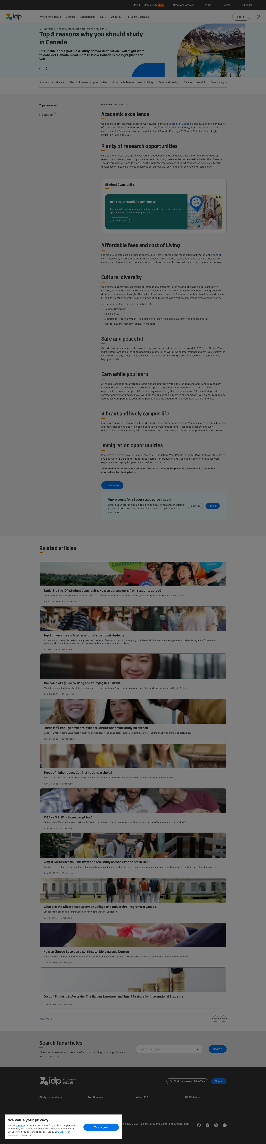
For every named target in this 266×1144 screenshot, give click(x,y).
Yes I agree (101, 1127)
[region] (63, 1126)
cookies (20, 1125)
